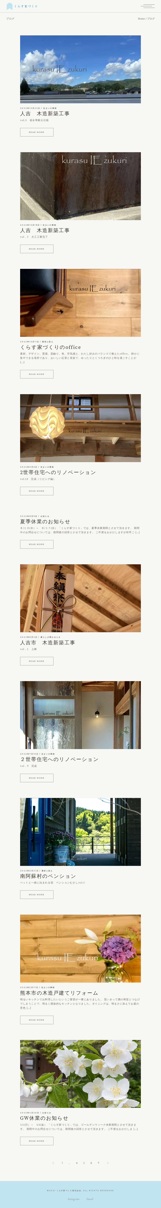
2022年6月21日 (29, 871)
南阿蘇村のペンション (48, 876)
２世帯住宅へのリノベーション (59, 759)
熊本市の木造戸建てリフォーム (59, 993)
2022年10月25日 (30, 108)
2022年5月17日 (29, 987)
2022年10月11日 (29, 342)
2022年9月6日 (29, 467)
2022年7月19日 (29, 754)
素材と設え (47, 342)
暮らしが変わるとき (51, 637)
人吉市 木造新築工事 (47, 643)
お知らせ (45, 516)
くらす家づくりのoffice (50, 347)
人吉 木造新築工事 (45, 114)
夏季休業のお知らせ (45, 522)
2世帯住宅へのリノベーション (58, 472)
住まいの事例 (50, 108)
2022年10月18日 (30, 225)
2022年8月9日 (29, 516)
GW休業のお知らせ (44, 1118)
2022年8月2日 (29, 637)
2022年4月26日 (29, 1113)
